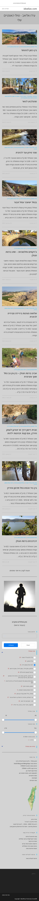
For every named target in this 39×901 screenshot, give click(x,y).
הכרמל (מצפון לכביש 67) (26, 672)
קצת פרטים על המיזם (31, 836)
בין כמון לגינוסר (29, 50)
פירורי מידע (34, 819)
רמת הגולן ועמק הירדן (13, 46)
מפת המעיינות (33, 780)
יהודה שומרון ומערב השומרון (26, 690)
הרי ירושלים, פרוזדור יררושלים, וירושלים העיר (21, 697)
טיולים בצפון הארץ (25, 46)
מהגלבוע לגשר (29, 101)
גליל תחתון (34, 46)
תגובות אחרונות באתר (31, 848)
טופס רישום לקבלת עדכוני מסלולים (28, 839)
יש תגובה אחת (31, 122)
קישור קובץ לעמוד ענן (31, 771)
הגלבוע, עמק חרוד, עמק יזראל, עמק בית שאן (24, 96)
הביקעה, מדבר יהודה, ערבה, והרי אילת (23, 705)
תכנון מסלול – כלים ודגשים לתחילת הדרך (26, 761)
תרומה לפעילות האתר (31, 858)
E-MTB (31, 740)
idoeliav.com (30, 8)
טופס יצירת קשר (32, 841)
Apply (11, 645)
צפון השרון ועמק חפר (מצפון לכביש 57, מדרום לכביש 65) (19, 682)
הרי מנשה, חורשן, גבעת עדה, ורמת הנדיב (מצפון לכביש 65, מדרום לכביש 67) (20, 676)
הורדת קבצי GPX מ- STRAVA (29, 768)
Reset (28, 645)
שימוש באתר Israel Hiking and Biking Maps (25, 763)
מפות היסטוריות (33, 775)
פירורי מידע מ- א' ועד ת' (31, 822)
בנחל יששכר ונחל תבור (25, 202)
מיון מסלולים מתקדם (20, 3)
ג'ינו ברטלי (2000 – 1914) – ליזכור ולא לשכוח (25, 824)
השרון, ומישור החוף (28, 686)
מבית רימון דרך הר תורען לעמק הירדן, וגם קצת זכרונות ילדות (21, 431)
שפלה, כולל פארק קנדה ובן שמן (25, 694)
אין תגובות (32, 173)
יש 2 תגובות (32, 71)
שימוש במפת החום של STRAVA (29, 766)
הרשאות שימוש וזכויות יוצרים (29, 844)
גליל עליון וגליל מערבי (31, 147)
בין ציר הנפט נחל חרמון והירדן (22, 487)
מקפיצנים (34, 778)
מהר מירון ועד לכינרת (26, 152)
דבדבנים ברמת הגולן (26, 541)
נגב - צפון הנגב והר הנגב (27, 701)
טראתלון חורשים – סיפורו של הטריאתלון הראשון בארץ (23, 826)
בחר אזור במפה (6, 895)
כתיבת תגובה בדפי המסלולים (29, 846)
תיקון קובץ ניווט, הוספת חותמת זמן (28, 773)
